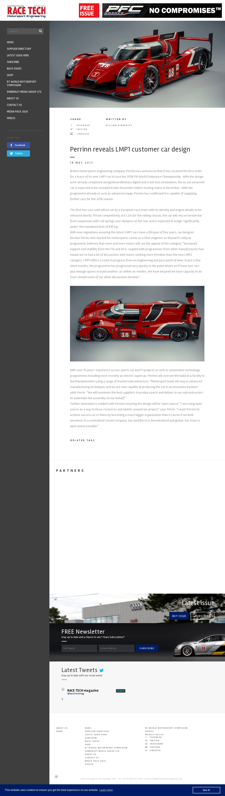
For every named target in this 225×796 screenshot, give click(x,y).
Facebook (82, 125)
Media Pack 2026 (95, 761)
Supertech (106, 547)
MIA (144, 547)
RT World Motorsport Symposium (106, 748)
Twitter (81, 129)
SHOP (88, 744)
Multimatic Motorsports (196, 550)
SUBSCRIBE (147, 648)
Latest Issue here (96, 734)
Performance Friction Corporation (64, 552)
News (59, 731)
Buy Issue (179, 616)
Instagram (156, 744)
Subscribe (203, 616)
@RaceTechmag (75, 693)
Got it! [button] (206, 790)
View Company (63, 585)
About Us (62, 728)
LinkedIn (82, 134)
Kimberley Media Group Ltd (102, 751)
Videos (89, 764)
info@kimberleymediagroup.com (166, 779)
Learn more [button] (106, 790)
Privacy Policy (154, 734)
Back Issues (92, 741)
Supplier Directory (97, 731)
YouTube (154, 747)
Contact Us (92, 757)
